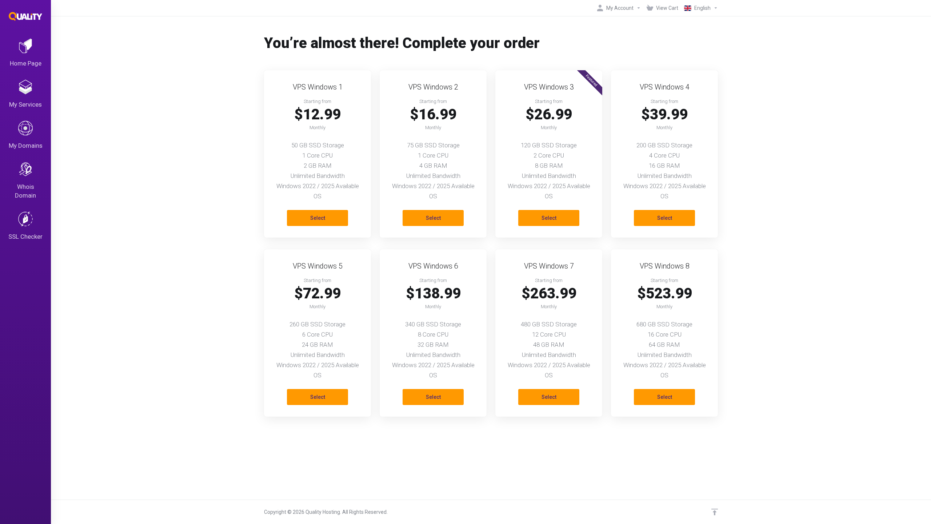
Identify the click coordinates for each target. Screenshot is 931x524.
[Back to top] (715, 512)
